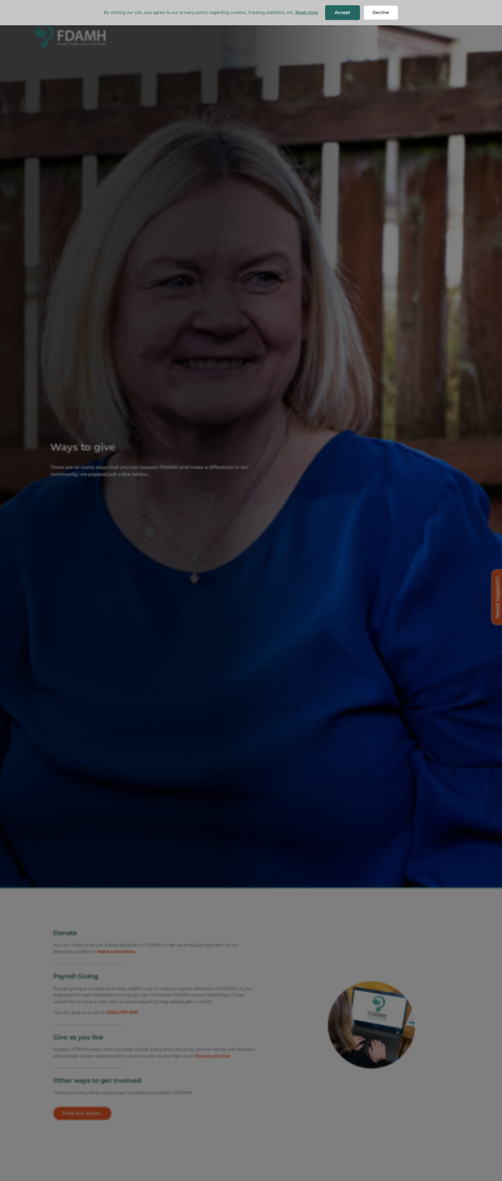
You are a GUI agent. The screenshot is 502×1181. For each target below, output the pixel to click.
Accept (342, 12)
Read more (306, 12)
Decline (380, 12)
